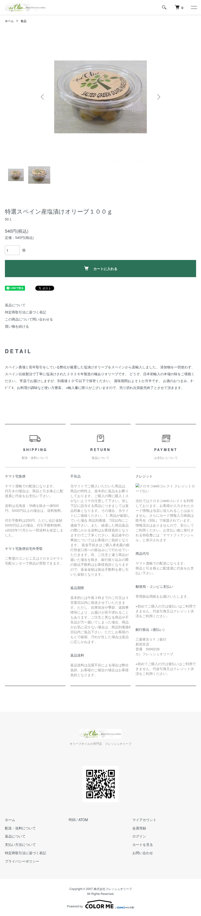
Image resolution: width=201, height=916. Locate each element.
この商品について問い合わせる (29, 319)
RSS (72, 819)
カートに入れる (105, 268)
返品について (15, 304)
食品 (23, 21)
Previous (43, 97)
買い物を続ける (17, 326)
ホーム (9, 21)
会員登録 (139, 828)
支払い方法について (20, 844)
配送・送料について (20, 828)
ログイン (139, 836)
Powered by (75, 906)
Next (158, 97)
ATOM (83, 819)
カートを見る (142, 844)
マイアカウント (144, 819)
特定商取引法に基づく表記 (25, 312)
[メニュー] (193, 7)
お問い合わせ (142, 852)
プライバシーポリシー (22, 861)
